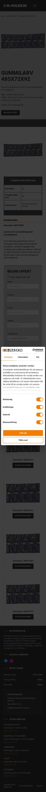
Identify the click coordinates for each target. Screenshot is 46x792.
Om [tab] (37, 357)
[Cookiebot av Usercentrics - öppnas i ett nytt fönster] (32, 350)
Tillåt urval (23, 440)
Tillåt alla (23, 433)
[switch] (39, 407)
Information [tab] (23, 357)
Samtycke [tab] (8, 357)
